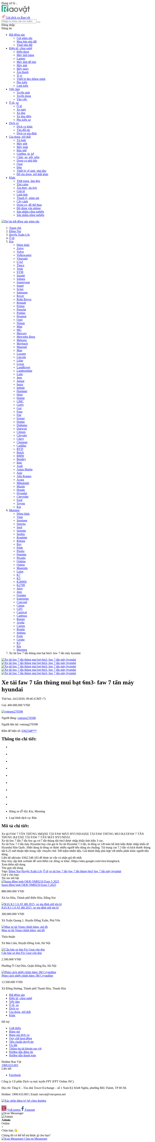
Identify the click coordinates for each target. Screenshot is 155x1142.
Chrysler (22, 435)
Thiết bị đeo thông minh (31, 79)
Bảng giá (14, 1031)
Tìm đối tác (23, 130)
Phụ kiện (22, 82)
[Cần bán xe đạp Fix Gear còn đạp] (23, 949)
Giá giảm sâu (24, 38)
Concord (22, 602)
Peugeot (21, 316)
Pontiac (21, 313)
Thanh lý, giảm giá (28, 198)
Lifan (20, 360)
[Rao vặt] (16, 12)
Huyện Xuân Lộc (19, 234)
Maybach (22, 343)
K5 (18, 578)
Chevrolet (22, 496)
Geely (20, 404)
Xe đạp (21, 113)
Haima (21, 398)
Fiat (19, 415)
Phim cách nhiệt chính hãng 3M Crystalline (27, 975)
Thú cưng (22, 184)
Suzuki (21, 275)
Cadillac (21, 445)
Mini (19, 326)
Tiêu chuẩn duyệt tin (21, 1041)
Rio (19, 646)
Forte (20, 636)
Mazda (21, 486)
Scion (20, 289)
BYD (20, 449)
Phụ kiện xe (24, 119)
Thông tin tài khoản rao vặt (25, 1048)
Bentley (21, 459)
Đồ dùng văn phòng (29, 208)
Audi (20, 466)
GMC (20, 401)
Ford (19, 500)
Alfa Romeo (24, 476)
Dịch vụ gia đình (27, 133)
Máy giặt (22, 143)
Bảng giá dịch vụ (19, 1035)
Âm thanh (23, 72)
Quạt (19, 164)
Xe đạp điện (24, 116)
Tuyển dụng (24, 96)
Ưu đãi (13, 1045)
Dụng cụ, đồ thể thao (29, 204)
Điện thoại (23, 51)
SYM (20, 272)
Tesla (20, 268)
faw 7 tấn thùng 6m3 (80, 871)
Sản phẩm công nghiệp (30, 211)
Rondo (21, 629)
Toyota (21, 503)
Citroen (21, 432)
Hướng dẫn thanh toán (22, 1055)
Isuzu (20, 384)
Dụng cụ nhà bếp (27, 160)
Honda (21, 489)
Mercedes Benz (26, 336)
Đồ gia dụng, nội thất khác (32, 174)
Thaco (20, 265)
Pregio (20, 551)
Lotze (20, 571)
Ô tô (19, 106)
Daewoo (22, 428)
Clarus (20, 605)
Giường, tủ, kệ (25, 153)
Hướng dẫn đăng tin (21, 1052)
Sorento (21, 530)
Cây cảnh (22, 201)
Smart (20, 285)
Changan (22, 442)
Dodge (21, 421)
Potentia (21, 554)
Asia (19, 472)
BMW (20, 455)
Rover (20, 296)
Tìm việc (22, 99)
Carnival (22, 612)
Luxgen (21, 353)
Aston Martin (25, 469)
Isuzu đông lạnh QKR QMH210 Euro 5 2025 (29, 884)
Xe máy (21, 109)
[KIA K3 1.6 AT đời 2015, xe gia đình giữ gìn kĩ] (32, 904)
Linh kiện (22, 85)
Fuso (19, 411)
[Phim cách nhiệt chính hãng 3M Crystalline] (29, 972)
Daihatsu (22, 425)
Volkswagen (24, 255)
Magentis (22, 568)
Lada (20, 374)
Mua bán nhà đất (27, 41)
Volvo (20, 251)
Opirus (21, 564)
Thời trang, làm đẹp (28, 181)
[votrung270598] (12, 711)
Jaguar (20, 381)
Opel (19, 319)
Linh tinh (22, 194)
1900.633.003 (10, 1065)
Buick (20, 452)
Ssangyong (23, 282)
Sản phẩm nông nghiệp (30, 215)
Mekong (22, 340)
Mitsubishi (23, 483)
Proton (21, 306)
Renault (21, 302)
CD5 (19, 609)
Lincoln (21, 357)
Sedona (21, 632)
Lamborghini (24, 370)
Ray (19, 544)
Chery (20, 438)
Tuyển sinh (23, 92)
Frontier (21, 595)
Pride (20, 547)
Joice (20, 588)
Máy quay (23, 68)
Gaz (19, 408)
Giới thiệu (15, 1028)
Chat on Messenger (35, 1138)
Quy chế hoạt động (20, 1038)
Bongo (21, 619)
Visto (20, 517)
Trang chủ (15, 227)
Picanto (21, 557)
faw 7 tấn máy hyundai (107, 871)
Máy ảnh (22, 65)
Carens (21, 626)
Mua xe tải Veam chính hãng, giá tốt (23, 930)
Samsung (22, 292)
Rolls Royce (24, 299)
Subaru (21, 278)
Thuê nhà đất (24, 44)
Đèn (19, 167)
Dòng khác (23, 513)
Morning (14, 510)
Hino (20, 394)
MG (19, 330)
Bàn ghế (22, 150)
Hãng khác (23, 244)
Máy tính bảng (25, 55)
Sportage (22, 520)
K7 (18, 574)
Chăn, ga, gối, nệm (28, 157)
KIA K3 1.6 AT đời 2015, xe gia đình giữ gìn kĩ (30, 907)
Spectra (21, 523)
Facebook (15, 1075)
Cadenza (22, 615)
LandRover (23, 367)
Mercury (22, 333)
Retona (21, 540)
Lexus (20, 364)
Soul (19, 527)
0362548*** (29, 730)
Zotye (20, 248)
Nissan (21, 323)
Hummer (22, 391)
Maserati (22, 347)
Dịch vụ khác (25, 126)
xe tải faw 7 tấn (58, 871)
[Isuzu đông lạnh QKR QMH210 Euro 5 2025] (30, 881)
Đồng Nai (15, 231)
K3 (18, 643)
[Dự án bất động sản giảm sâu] (20, 221)
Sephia (21, 534)
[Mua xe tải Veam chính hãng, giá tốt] (25, 926)
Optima (21, 561)
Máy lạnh (22, 147)
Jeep (19, 377)
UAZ (20, 261)
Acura (20, 479)
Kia (11, 241)
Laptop (21, 58)
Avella (20, 622)
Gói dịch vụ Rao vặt (18, 17)
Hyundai (22, 493)
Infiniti (21, 387)
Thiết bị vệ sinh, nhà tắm (31, 170)
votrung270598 (26, 718)
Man (19, 350)
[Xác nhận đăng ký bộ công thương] (24, 1100)
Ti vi (19, 75)
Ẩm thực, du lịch (27, 187)
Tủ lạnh (21, 140)
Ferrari (21, 418)
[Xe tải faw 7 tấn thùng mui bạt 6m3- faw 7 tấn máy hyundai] (39, 659)
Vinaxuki (22, 258)
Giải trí (21, 191)
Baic (19, 462)
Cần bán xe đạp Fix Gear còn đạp (22, 953)
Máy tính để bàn (26, 62)
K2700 (21, 585)
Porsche (21, 309)
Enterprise (23, 598)
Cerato (21, 639)
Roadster (22, 537)
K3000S (22, 581)
